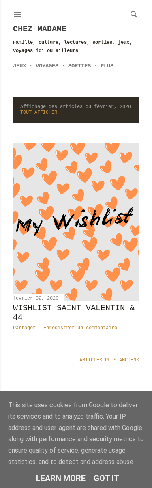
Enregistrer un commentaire (80, 328)
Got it (107, 478)
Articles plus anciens (109, 360)
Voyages (47, 66)
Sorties (79, 66)
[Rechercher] (134, 13)
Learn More (61, 478)
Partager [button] (24, 328)
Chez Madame (39, 29)
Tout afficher (38, 112)
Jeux (19, 66)
